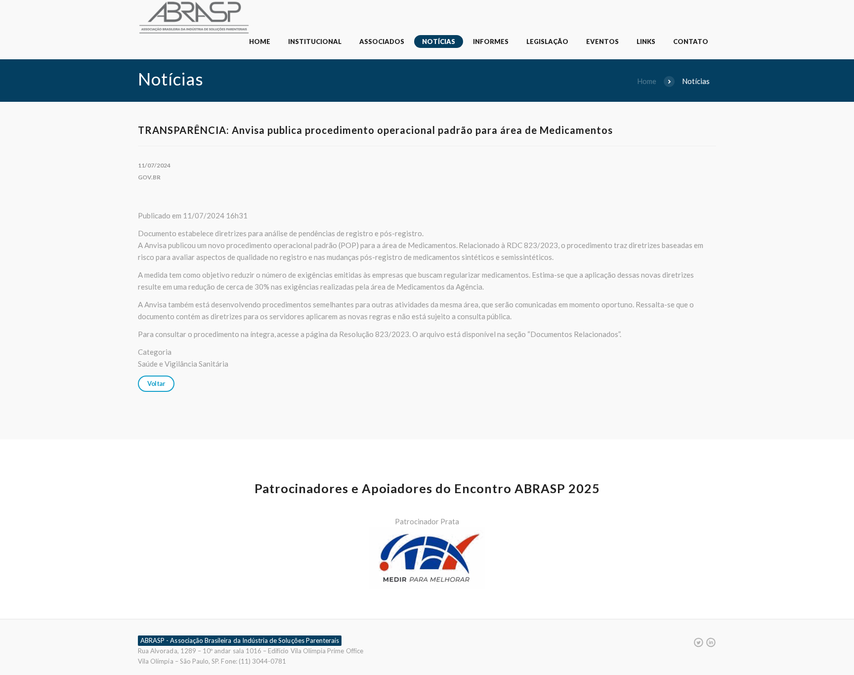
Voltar (156, 383)
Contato (690, 41)
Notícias (438, 41)
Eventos (602, 41)
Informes (491, 41)
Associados (381, 41)
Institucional (315, 41)
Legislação (547, 41)
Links (646, 41)
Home (259, 41)
